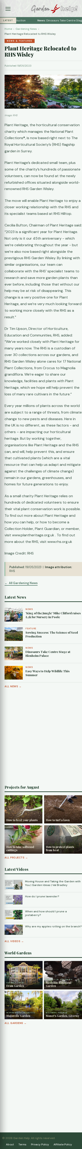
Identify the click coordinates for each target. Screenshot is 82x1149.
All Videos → (14, 941)
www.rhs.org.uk (59, 541)
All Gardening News (23, 583)
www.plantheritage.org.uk (33, 535)
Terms (22, 1144)
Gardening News (26, 29)
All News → (13, 686)
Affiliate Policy (63, 1144)
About (10, 1144)
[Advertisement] (41, 737)
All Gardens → (16, 1023)
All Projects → (16, 857)
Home (8, 29)
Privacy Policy (40, 1144)
